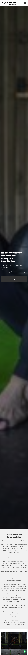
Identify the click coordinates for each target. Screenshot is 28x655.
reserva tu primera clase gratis (14, 279)
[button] (25, 2)
